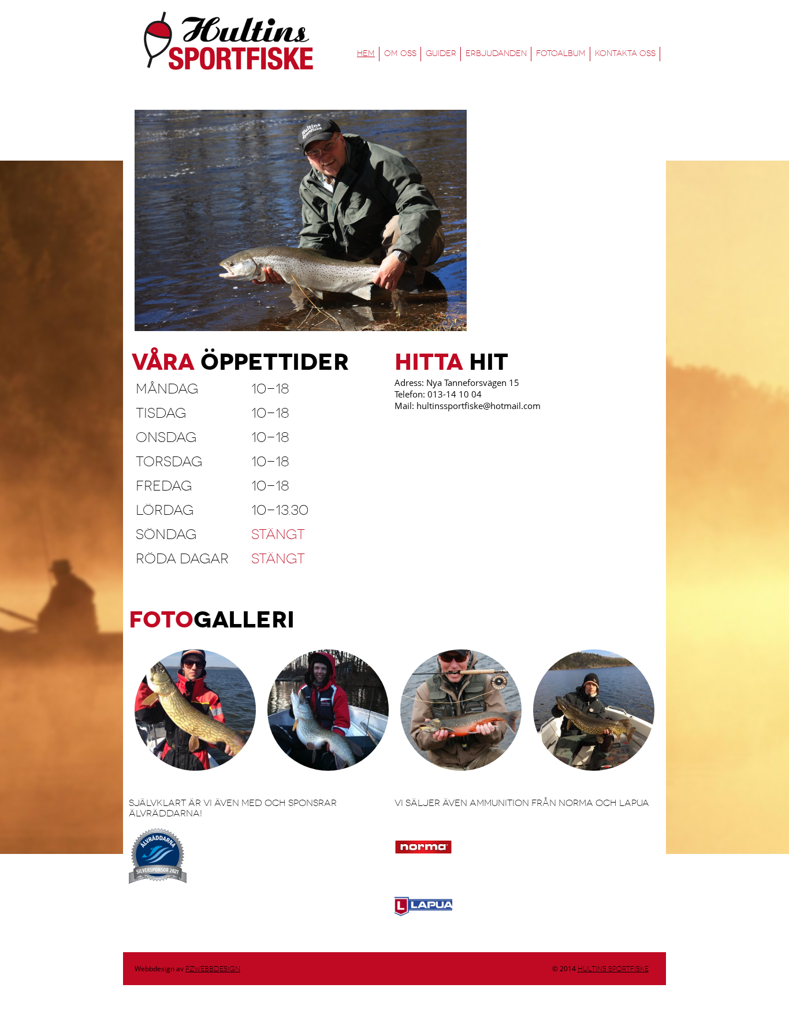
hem (366, 53)
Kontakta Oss (625, 53)
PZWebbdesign (212, 969)
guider (441, 53)
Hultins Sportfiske (227, 41)
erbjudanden (496, 53)
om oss (400, 53)
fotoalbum (561, 53)
